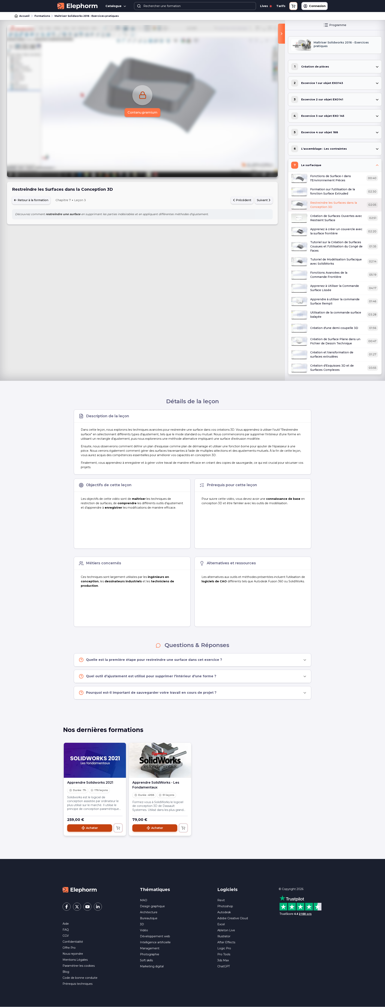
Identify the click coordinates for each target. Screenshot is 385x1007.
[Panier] (293, 6)
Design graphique (152, 906)
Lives (264, 6)
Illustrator (223, 936)
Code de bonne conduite (80, 978)
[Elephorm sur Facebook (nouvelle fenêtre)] (67, 907)
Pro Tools (223, 954)
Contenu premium (142, 112)
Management (149, 948)
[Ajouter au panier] (118, 828)
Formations (42, 15)
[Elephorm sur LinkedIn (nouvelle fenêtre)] (98, 907)
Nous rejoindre (73, 954)
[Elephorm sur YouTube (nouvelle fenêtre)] (87, 907)
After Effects (226, 942)
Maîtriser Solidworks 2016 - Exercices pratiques (87, 15)
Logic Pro (224, 948)
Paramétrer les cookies (79, 966)
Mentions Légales (75, 960)
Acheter (92, 828)
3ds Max (223, 960)
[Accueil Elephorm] (80, 889)
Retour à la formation (32, 200)
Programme (337, 25)
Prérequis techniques (77, 984)
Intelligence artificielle (155, 942)
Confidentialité (73, 941)
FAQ (66, 929)
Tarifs (280, 6)
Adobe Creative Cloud (232, 918)
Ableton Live (226, 930)
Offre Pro (69, 948)
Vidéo (144, 930)
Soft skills (146, 960)
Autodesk (224, 912)
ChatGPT (223, 966)
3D (142, 924)
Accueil (24, 15)
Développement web (155, 936)
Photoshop (225, 906)
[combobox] (195, 6)
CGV (66, 935)
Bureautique (148, 918)
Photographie (149, 954)
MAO (143, 900)
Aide (66, 923)
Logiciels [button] (227, 889)
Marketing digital (152, 966)
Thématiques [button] (155, 889)
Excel (221, 924)
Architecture (148, 912)
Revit (221, 900)
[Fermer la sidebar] (281, 34)
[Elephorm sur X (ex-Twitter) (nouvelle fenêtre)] (77, 907)
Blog (66, 972)
